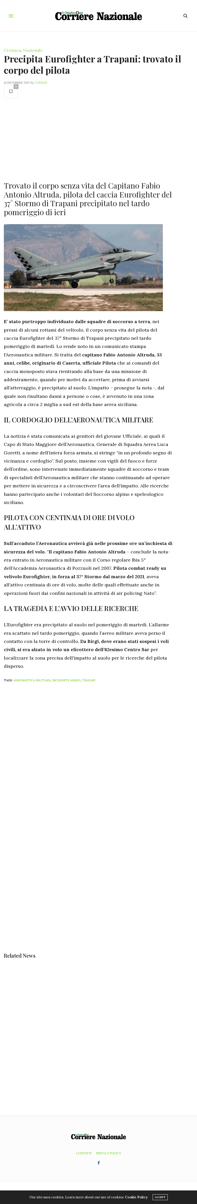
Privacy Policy (108, 1153)
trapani (88, 680)
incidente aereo (66, 680)
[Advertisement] (88, 139)
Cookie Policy (136, 1197)
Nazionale (33, 50)
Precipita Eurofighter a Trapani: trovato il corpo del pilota (92, 64)
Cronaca (12, 50)
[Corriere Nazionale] (98, 16)
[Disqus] (98, 754)
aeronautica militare (32, 680)
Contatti (84, 1153)
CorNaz (41, 82)
